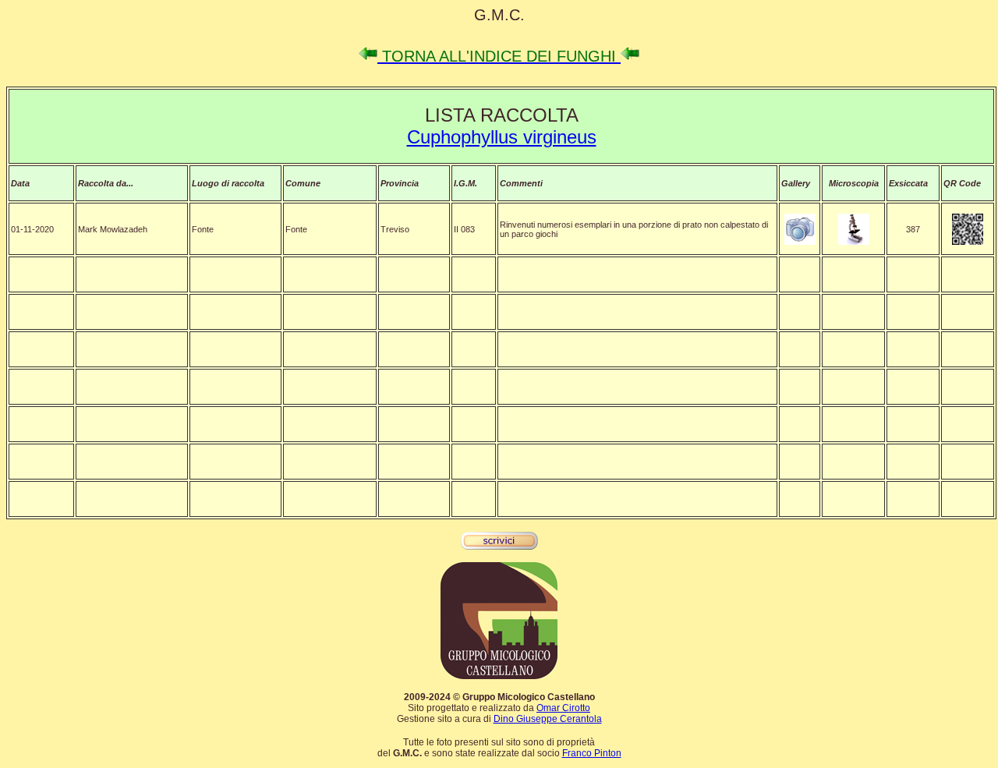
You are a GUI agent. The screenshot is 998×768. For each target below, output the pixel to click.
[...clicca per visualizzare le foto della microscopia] (853, 241)
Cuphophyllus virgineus (501, 136)
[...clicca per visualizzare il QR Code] (967, 241)
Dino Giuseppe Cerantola (548, 718)
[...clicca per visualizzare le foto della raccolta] (800, 241)
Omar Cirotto (563, 708)
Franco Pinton (591, 753)
